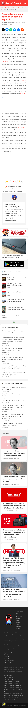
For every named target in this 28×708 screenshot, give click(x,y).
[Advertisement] (14, 166)
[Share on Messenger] (14, 29)
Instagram (18, 624)
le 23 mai (23, 93)
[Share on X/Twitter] (3, 29)
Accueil (2, 7)
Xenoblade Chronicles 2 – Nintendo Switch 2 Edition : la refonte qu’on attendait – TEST (12, 416)
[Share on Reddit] (22, 29)
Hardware (18, 7)
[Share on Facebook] (18, 29)
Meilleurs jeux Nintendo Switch (13, 685)
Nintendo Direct (8, 679)
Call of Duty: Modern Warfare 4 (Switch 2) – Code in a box (16, 284)
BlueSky (17, 620)
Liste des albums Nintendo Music (13, 693)
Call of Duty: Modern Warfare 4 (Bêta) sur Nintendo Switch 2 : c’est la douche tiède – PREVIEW (13, 407)
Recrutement (8, 655)
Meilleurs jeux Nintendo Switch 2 (13, 687)
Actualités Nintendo (10, 7)
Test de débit (8, 675)
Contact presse (8, 659)
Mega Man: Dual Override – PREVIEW (13, 401)
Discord (17, 618)
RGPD (10, 663)
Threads (17, 628)
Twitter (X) (18, 616)
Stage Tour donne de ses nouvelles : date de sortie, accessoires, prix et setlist (12, 359)
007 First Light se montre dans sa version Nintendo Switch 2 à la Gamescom (12, 350)
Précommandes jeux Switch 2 (12, 683)
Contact (6, 657)
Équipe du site (8, 653)
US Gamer (21, 127)
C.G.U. (6, 663)
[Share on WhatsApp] (10, 29)
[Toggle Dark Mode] (4, 704)
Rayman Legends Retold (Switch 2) (16, 292)
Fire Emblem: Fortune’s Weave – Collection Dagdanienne (16, 300)
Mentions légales (9, 661)
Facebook (18, 622)
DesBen (6, 22)
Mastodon (18, 626)
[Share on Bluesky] (7, 29)
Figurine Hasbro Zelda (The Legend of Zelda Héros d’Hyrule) (16, 308)
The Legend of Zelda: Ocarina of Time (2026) (16, 278)
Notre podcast (8, 677)
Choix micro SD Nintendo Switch (13, 695)
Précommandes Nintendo (11, 681)
